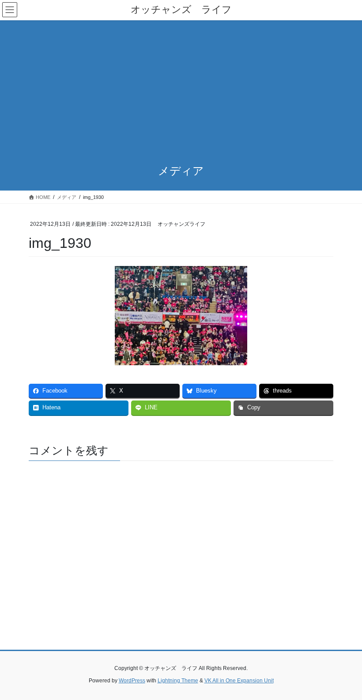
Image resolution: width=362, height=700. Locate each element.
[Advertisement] (181, 86)
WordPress (132, 681)
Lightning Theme (178, 681)
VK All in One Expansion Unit (239, 681)
